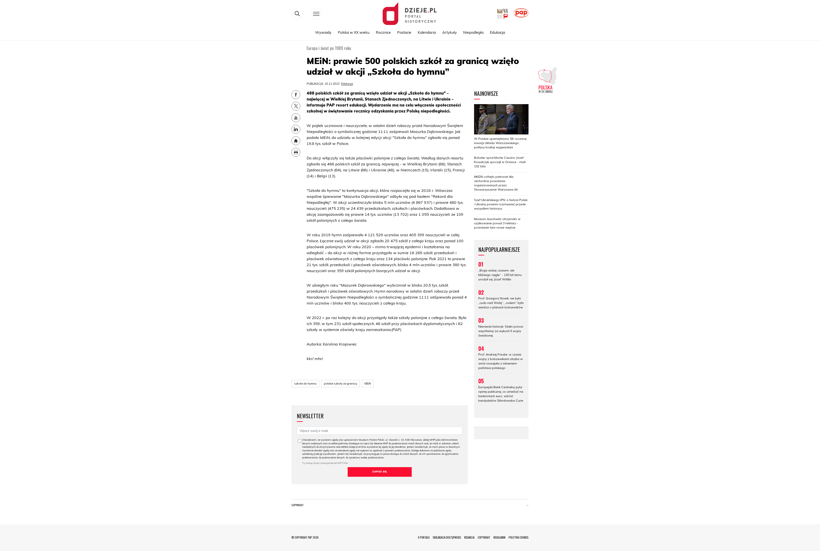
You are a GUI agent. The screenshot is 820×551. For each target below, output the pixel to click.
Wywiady (323, 32)
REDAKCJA (469, 537)
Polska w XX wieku (353, 32)
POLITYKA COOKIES (519, 537)
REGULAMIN (499, 537)
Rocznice (383, 32)
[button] (527, 506)
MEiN (368, 383)
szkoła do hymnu (305, 383)
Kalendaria (427, 32)
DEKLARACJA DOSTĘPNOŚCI (447, 537)
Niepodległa (473, 32)
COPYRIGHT (484, 537)
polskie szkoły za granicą (340, 383)
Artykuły (449, 32)
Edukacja (497, 32)
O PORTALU (424, 537)
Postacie (404, 32)
